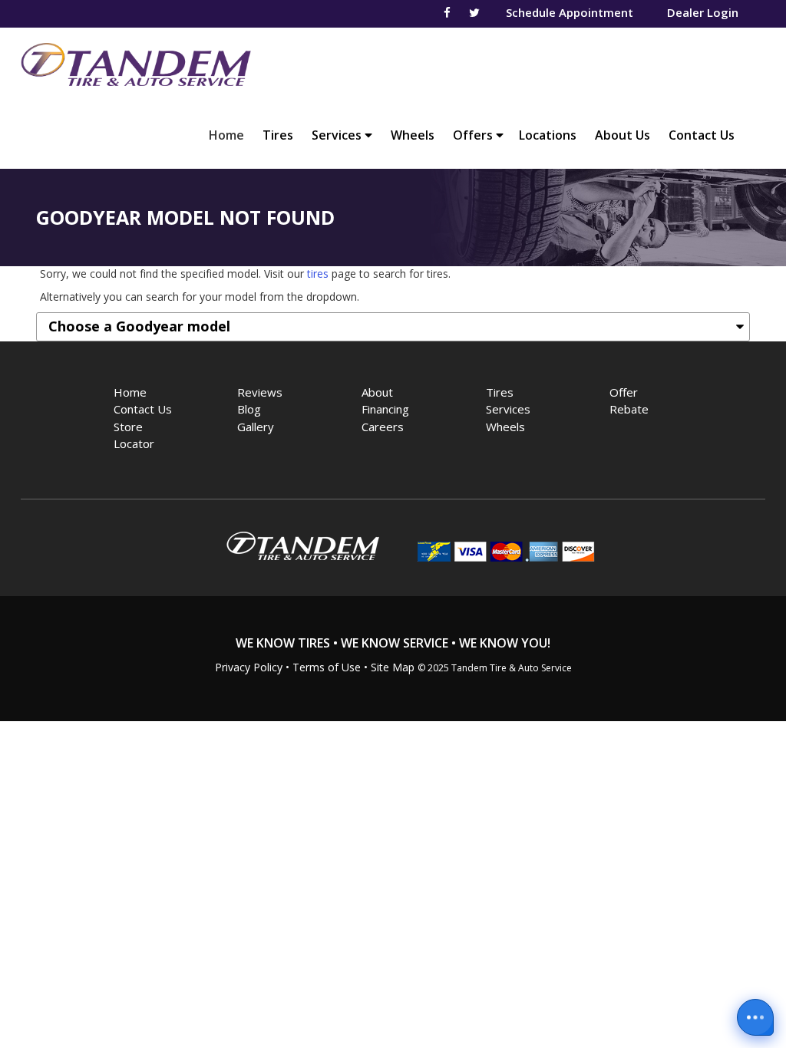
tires (318, 273)
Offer (623, 392)
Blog (249, 409)
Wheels (412, 135)
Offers (474, 135)
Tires (278, 135)
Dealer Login (702, 12)
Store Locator (134, 435)
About (377, 392)
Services (338, 135)
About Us (622, 135)
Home (230, 134)
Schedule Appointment (569, 12)
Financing (385, 409)
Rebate (629, 409)
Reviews (259, 392)
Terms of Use (326, 667)
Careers (383, 426)
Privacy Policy (248, 667)
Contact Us (702, 135)
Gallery (255, 426)
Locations (547, 135)
